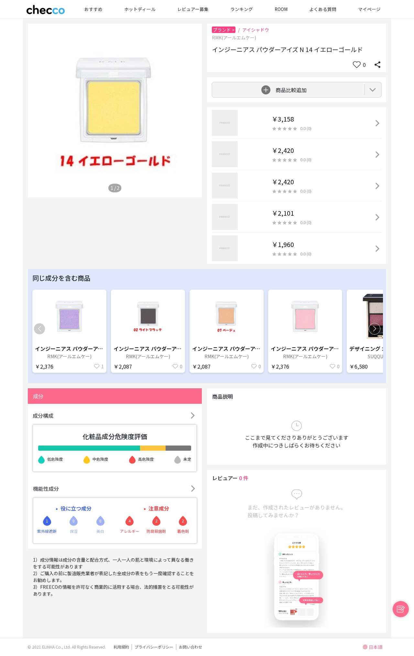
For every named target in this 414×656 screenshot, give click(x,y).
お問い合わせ (190, 647)
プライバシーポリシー (154, 647)
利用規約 (121, 647)
